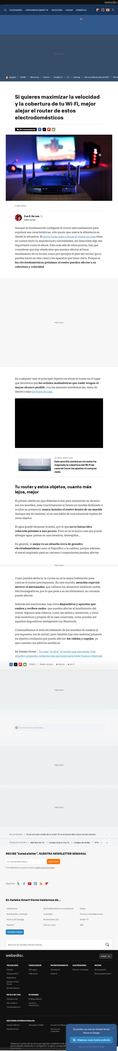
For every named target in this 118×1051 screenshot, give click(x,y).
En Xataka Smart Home (63, 458)
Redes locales (46, 664)
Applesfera (11, 977)
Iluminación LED (51, 919)
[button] (33, 216)
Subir (103, 956)
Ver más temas (14, 932)
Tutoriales (48, 913)
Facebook (39, 129)
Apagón (12, 77)
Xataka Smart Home (13, 982)
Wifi (81, 924)
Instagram (102, 10)
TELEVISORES (15, 9)
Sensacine (55, 969)
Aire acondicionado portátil (96, 77)
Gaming (76, 77)
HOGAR (69, 9)
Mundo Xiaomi (13, 988)
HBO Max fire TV (37, 842)
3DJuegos (33, 969)
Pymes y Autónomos (34, 1004)
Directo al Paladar (81, 969)
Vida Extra (33, 973)
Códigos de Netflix (82, 842)
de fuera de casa (42, 391)
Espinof (54, 973)
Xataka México (13, 1025)
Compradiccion (13, 1007)
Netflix (23, 77)
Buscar (107, 944)
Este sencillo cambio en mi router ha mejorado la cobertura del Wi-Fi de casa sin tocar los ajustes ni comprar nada (75, 466)
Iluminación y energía (17, 913)
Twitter (113, 10)
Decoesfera (12, 1003)
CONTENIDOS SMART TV (36, 9)
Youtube (108, 10)
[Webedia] (111, 2)
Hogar (83, 908)
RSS (41, 883)
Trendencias (12, 998)
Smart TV (84, 919)
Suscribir (53, 861)
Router (61, 664)
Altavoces (34, 77)
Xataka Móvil (12, 973)
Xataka (10, 969)
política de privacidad (45, 867)
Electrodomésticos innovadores (58, 908)
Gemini (46, 77)
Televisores (12, 908)
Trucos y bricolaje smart (91, 913)
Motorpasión (100, 969)
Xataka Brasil (12, 1029)
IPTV (97, 842)
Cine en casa (49, 924)
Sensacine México (59, 1025)
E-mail (53, 129)
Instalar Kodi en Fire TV (59, 842)
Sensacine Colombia (55, 1030)
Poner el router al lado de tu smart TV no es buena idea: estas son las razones (61, 834)
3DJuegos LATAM (36, 1025)
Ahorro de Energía (15, 919)
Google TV (58, 77)
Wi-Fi (72, 664)
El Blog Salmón (35, 998)
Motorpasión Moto (103, 973)
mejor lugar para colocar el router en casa (69, 236)
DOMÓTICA (81, 9)
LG (68, 77)
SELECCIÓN (57, 9)
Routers (10, 924)
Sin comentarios (27, 129)
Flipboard (97, 10)
